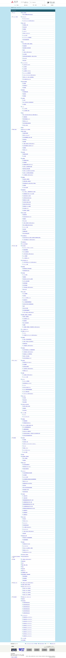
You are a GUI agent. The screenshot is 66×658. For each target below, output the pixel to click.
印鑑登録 (24, 29)
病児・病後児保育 (26, 322)
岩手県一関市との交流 (26, 406)
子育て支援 (23, 245)
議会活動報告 (25, 576)
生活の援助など (24, 235)
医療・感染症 (24, 131)
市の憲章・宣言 (25, 441)
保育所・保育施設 (26, 316)
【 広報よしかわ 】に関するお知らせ (27, 582)
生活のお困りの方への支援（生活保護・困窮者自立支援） (32, 237)
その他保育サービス (26, 318)
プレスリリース (25, 529)
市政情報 (52, 5)
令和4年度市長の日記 (26, 604)
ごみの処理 (25, 68)
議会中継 (23, 568)
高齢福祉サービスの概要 (27, 206)
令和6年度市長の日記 (26, 608)
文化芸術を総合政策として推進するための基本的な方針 (31, 433)
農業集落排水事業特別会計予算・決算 (29, 508)
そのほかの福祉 (25, 187)
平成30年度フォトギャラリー (27, 619)
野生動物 (24, 87)
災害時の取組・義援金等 (27, 181)
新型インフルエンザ (26, 135)
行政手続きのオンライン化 (27, 552)
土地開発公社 (25, 514)
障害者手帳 (25, 214)
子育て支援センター (25, 260)
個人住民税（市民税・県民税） (28, 43)
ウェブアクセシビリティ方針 (30, 643)
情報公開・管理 (24, 535)
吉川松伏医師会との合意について (28, 145)
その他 (24, 100)
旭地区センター (25, 370)
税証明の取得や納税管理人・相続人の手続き (30, 56)
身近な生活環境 (24, 81)
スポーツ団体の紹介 (26, 391)
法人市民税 (25, 54)
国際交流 (24, 408)
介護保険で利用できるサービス (28, 164)
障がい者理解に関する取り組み (28, 14)
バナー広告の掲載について (49, 646)
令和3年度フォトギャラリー (27, 625)
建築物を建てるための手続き (27, 483)
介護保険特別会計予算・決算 (27, 502)
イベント (24, 385)
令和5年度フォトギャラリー (27, 629)
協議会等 (24, 218)
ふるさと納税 (25, 452)
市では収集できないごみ (27, 79)
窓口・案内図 (25, 458)
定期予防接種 (25, 283)
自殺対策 (24, 185)
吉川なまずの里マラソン (27, 387)
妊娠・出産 (25, 289)
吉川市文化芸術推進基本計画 (27, 435)
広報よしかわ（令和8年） (27, 594)
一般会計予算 (25, 495)
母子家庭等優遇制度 (26, 310)
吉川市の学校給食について (27, 358)
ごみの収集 (25, 66)
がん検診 (24, 156)
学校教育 (23, 337)
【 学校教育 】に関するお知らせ (28, 345)
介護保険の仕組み (26, 160)
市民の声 (24, 518)
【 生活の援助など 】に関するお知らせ (29, 239)
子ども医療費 (25, 293)
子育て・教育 (34, 5)
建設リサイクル (25, 481)
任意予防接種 (25, 285)
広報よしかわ (15, 582)
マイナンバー (24, 16)
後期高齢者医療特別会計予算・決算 (28, 504)
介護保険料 (25, 162)
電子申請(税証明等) (26, 39)
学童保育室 (25, 320)
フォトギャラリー (24, 615)
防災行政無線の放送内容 (27, 123)
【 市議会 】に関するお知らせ (26, 559)
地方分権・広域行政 (25, 554)
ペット (23, 106)
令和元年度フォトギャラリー (27, 621)
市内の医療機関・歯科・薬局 (27, 137)
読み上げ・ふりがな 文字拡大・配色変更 (52, 2)
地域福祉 (23, 177)
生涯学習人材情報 (26, 366)
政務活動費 (25, 578)
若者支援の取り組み (26, 270)
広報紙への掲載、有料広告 (26, 584)
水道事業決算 (25, 512)
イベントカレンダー (26, 416)
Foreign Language (41, 643)
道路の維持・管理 (26, 489)
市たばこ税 (25, 58)
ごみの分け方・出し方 (26, 64)
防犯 (22, 127)
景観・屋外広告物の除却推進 (27, 487)
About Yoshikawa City (25, 556)
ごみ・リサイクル (24, 62)
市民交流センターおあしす (27, 362)
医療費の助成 (25, 231)
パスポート (25, 31)
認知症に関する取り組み (27, 204)
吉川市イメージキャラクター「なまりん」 (29, 443)
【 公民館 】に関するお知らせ (27, 374)
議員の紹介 (23, 561)
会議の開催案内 (25, 539)
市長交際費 (23, 640)
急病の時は (25, 139)
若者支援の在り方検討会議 (27, 268)
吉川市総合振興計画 (26, 464)
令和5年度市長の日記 (26, 606)
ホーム (15, 7)
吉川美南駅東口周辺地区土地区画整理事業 (29, 479)
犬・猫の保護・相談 (26, 110)
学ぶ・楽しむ (44, 5)
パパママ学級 (25, 274)
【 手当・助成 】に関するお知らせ (28, 312)
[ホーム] (15, 1)
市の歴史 (24, 397)
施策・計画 (23, 462)
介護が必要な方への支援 (27, 195)
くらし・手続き (16, 5)
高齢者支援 (23, 189)
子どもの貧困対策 (26, 251)
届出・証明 (23, 23)
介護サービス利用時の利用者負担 (28, 172)
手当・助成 (23, 291)
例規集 (36, 643)
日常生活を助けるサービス (27, 216)
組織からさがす (53, 643)
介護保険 (23, 158)
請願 (22, 566)
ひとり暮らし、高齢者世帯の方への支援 (29, 191)
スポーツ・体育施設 (26, 381)
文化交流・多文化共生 (25, 404)
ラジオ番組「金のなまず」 (27, 527)
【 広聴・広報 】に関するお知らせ (28, 531)
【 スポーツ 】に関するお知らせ (28, 393)
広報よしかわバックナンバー (26, 586)
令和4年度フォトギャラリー (27, 627)
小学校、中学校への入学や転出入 (28, 341)
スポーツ (23, 379)
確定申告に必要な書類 (26, 168)
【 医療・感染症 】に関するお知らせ (28, 143)
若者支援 (23, 266)
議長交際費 (25, 580)
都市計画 (24, 485)
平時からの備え (25, 125)
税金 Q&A (24, 60)
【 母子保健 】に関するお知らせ (28, 287)
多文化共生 (25, 410)
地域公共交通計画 (26, 468)
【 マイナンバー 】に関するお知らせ (28, 20)
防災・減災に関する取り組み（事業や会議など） (30, 114)
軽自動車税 (25, 45)
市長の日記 (23, 600)
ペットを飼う (25, 108)
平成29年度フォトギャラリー (27, 617)
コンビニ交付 (25, 35)
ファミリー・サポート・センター (28, 247)
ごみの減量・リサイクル (27, 70)
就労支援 (24, 229)
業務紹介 (24, 460)
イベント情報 (24, 412)
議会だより (23, 570)
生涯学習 (23, 360)
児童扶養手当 (25, 299)
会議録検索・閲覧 (24, 572)
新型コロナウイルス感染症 (26, 129)
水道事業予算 (25, 510)
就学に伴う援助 (25, 308)
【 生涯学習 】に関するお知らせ (28, 368)
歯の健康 (24, 141)
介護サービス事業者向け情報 (27, 166)
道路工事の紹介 (25, 491)
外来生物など (25, 85)
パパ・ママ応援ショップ (27, 297)
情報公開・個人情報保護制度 (27, 537)
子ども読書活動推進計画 (27, 427)
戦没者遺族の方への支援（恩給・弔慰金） (29, 183)
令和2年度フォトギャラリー (27, 623)
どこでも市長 (24, 638)
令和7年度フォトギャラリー (27, 633)
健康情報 (24, 147)
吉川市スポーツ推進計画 (27, 431)
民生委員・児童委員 (26, 179)
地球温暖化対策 (25, 91)
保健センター (25, 149)
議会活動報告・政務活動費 (26, 574)
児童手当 (24, 295)
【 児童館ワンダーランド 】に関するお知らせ (30, 335)
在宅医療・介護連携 (26, 210)
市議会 (23, 454)
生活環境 (24, 83)
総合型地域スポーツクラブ (27, 383)
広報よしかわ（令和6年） (27, 590)
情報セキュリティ (26, 550)
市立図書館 (25, 364)
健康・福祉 (25, 5)
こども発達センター (25, 329)
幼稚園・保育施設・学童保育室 (26, 314)
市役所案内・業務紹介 (25, 456)
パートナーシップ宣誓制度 (27, 37)
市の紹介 (23, 437)
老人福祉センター (26, 208)
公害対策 (23, 98)
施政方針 (23, 598)
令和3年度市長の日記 (26, 602)
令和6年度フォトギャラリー (27, 631)
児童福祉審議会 (25, 249)
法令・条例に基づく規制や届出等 (28, 102)
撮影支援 (24, 533)
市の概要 (24, 439)
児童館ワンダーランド (25, 331)
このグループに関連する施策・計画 (27, 425)
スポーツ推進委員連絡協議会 (27, 389)
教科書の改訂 (25, 343)
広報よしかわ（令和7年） (27, 592)
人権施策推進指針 (26, 429)
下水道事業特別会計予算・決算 (28, 506)
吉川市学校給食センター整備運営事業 (29, 349)
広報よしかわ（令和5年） (27, 588)
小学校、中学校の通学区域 (27, 339)
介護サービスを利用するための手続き (29, 170)
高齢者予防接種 (25, 133)
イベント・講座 (25, 227)
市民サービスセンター (26, 33)
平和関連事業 (25, 420)
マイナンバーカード (26, 18)
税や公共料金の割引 (26, 233)
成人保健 (23, 152)
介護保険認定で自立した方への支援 (28, 193)
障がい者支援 (24, 12)
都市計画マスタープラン (27, 466)
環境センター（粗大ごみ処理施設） (28, 77)
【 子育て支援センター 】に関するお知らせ (29, 262)
